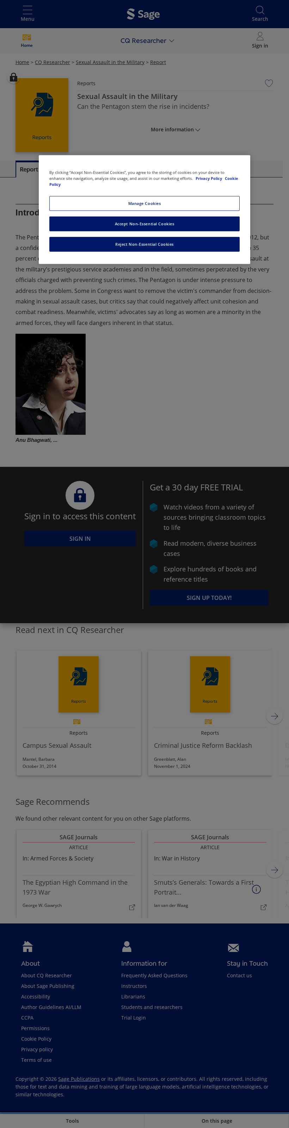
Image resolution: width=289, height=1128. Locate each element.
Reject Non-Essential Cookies (144, 243)
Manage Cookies (144, 203)
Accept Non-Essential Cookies (144, 223)
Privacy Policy (209, 178)
